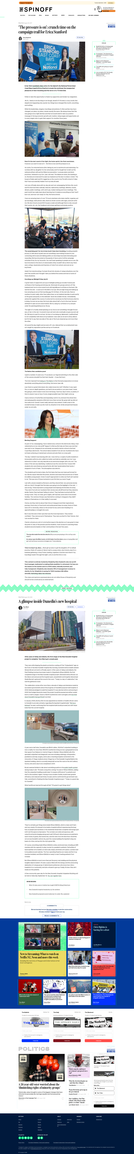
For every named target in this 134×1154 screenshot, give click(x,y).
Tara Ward (26, 607)
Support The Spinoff (26, 3)
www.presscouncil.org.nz (36, 1148)
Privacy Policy (21, 1142)
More (62, 15)
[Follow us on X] (22, 1138)
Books (47, 15)
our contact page (81, 1147)
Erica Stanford (27, 37)
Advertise (69, 1119)
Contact (59, 1119)
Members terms (80, 1122)
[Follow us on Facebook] (19, 1138)
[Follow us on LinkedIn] (31, 1138)
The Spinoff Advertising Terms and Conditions (64, 1142)
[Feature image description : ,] (78, 1060)
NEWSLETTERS (104, 1054)
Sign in (111, 2)
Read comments (52, 916)
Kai (19, 1122)
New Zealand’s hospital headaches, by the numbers (44, 889)
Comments (80, 606)
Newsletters (81, 15)
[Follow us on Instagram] (28, 1138)
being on (46, 381)
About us (59, 1122)
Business (40, 1129)
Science (20, 1129)
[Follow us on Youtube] (25, 1138)
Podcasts (71, 15)
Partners (20, 1127)
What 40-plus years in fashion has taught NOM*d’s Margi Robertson (49, 885)
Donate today (106, 11)
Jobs (68, 1122)
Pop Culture (31, 15)
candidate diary (38, 86)
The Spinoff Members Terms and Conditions (38, 1142)
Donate (78, 1119)
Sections (54, 15)
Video (19, 1119)
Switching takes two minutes (41, 573)
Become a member (94, 15)
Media (39, 1127)
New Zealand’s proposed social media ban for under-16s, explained (49, 894)
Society (39, 1119)
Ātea (40, 15)
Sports (39, 1124)
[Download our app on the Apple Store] (38, 1138)
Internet (20, 1124)
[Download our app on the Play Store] (41, 1138)
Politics (22, 15)
